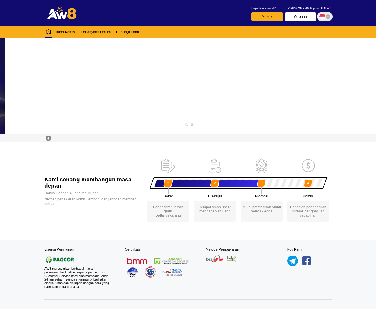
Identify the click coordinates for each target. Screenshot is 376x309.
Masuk (267, 16)
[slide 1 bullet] (186, 124)
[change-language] (324, 16)
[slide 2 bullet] (192, 124)
